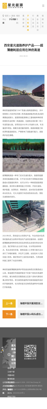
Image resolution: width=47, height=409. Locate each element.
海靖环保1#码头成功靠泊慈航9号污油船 (32, 314)
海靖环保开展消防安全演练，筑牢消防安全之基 (32, 303)
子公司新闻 (28, 23)
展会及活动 (37, 23)
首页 (7, 16)
